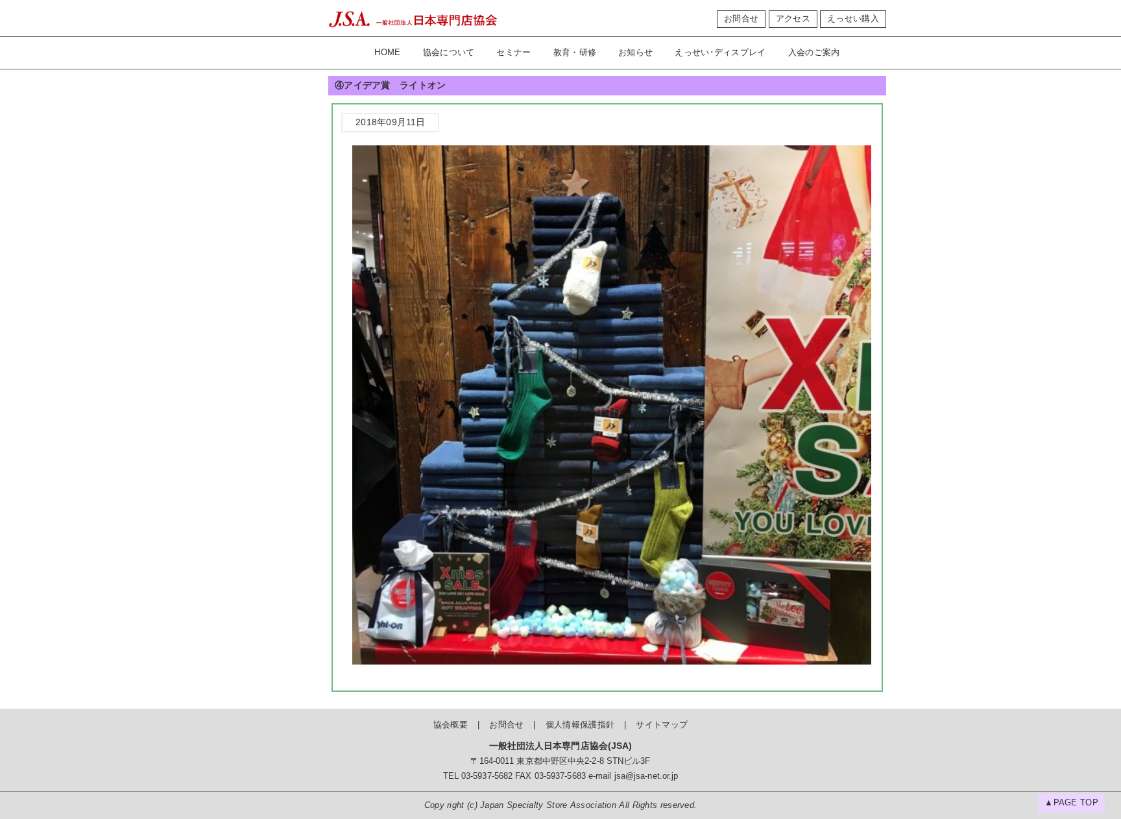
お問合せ (741, 18)
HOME (387, 52)
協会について (449, 52)
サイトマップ (662, 724)
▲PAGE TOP (1071, 802)
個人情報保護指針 (580, 724)
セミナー (513, 52)
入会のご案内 (814, 52)
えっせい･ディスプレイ (720, 52)
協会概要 (450, 724)
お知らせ (635, 52)
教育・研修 (575, 52)
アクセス (793, 18)
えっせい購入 (853, 18)
